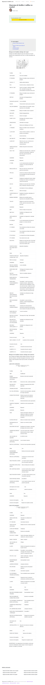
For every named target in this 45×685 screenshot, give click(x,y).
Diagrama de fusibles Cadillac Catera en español (10, 670)
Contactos (27, 1)
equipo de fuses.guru (30, 681)
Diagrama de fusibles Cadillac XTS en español (10, 674)
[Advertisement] (22, 30)
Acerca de (23, 1)
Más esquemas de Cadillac (23, 19)
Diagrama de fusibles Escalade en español (9, 672)
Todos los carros (17, 1)
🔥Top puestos (32, 1)
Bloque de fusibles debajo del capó (18, 43)
